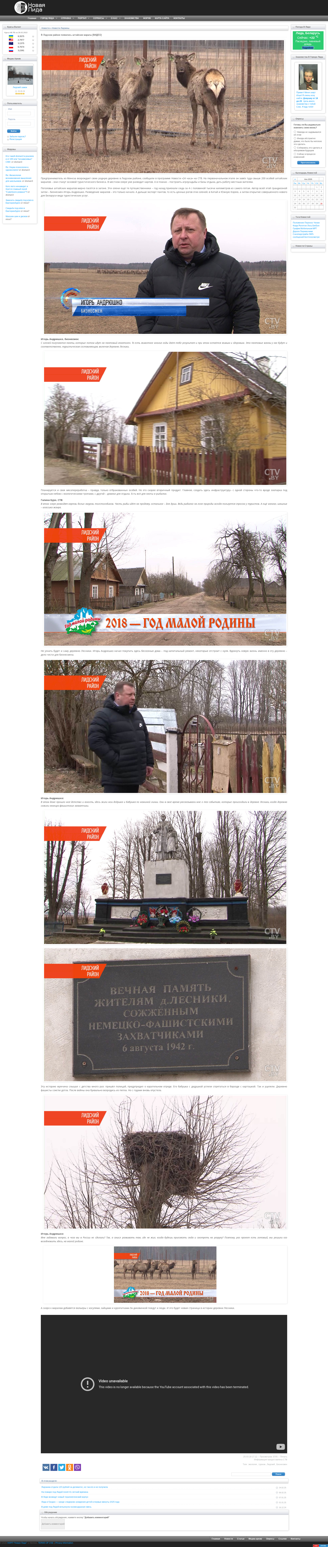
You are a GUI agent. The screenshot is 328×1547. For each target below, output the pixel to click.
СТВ (285, 1459)
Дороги (296, 231)
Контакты (295, 1539)
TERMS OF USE (45, 1543)
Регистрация (16, 139)
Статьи (240, 1539)
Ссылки (282, 1539)
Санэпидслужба (300, 234)
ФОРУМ (147, 18)
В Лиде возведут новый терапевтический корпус (64, 1497)
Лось (309, 225)
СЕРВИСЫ (97, 18)
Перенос (309, 223)
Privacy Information (64, 1543)
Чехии (317, 223)
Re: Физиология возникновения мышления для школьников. (18, 178)
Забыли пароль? (18, 136)
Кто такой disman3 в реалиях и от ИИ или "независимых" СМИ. (20, 159)
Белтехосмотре (312, 237)
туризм (261, 1464)
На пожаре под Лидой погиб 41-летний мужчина (64, 1492)
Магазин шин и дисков (16, 216)
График (296, 228)
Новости (228, 1539)
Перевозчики (306, 231)
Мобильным (306, 228)
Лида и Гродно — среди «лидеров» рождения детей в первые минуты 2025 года (80, 1502)
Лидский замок (20, 87)
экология (252, 1464)
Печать (283, 1457)
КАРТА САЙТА (162, 18)
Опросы (270, 1539)
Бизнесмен (281, 1464)
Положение (298, 223)
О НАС (113, 18)
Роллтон (303, 225)
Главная (32, 18)
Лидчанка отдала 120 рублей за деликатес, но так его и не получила (74, 1487)
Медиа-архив (255, 1539)
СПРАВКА (65, 18)
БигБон (315, 225)
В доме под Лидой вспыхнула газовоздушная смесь (66, 1507)
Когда (295, 225)
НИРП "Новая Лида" (17, 1543)
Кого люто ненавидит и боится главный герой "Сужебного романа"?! (17, 189)
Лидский (271, 1464)
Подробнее (307, 47)
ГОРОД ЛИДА (46, 18)
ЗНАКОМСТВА (131, 18)
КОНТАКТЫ (179, 18)
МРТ (315, 228)
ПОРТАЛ (81, 18)
